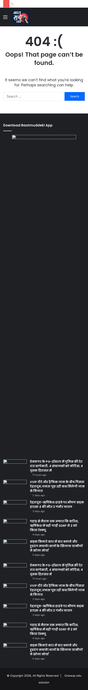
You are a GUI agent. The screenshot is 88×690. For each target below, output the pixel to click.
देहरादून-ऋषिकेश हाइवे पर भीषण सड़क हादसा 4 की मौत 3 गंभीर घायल (57, 504)
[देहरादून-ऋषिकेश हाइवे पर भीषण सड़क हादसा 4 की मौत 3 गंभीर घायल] (15, 508)
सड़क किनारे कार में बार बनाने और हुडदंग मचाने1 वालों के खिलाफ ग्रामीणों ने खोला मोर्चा (56, 546)
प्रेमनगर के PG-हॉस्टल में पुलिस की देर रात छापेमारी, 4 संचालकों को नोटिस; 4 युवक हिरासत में (56, 466)
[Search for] (83, 18)
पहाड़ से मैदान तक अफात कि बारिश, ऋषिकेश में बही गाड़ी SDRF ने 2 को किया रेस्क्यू (54, 525)
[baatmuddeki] (20, 17)
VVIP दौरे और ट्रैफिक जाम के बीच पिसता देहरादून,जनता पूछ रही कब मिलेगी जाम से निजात (57, 486)
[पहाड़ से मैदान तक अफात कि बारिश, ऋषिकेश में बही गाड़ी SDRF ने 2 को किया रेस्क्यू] (15, 527)
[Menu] (5, 18)
